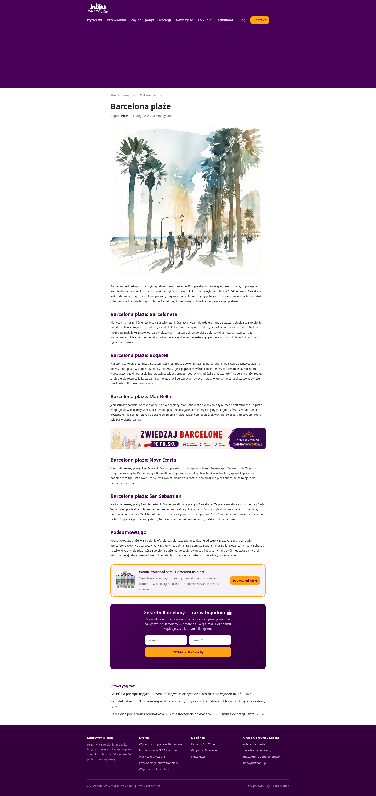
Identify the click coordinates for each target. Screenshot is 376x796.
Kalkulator (225, 20)
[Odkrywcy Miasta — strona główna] (98, 7)
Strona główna (119, 95)
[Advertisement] (188, 56)
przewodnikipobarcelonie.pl (262, 756)
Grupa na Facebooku (205, 750)
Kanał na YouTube (203, 744)
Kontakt (260, 20)
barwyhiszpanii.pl (255, 763)
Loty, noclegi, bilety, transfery (158, 763)
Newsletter (198, 756)
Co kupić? (205, 20)
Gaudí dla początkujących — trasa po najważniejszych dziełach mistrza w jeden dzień (175, 693)
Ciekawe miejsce (151, 95)
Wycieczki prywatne (152, 756)
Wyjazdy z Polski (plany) (154, 769)
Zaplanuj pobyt (142, 20)
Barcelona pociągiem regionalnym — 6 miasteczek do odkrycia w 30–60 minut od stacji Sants (182, 714)
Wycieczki (94, 20)
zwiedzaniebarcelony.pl (258, 750)
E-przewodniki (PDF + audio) (158, 750)
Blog (242, 20)
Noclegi (165, 20)
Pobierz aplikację (245, 580)
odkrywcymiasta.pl (255, 744)
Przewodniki (116, 20)
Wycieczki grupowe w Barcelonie (160, 744)
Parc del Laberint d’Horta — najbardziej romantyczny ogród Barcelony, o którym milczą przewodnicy (187, 701)
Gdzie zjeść (184, 20)
